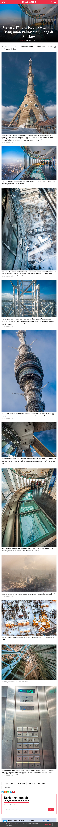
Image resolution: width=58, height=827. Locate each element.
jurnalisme (21, 783)
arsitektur (31, 783)
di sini (26, 823)
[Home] (3, 2)
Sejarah (22, 40)
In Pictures (6, 787)
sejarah (12, 783)
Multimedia (41, 783)
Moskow (5, 783)
